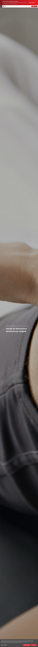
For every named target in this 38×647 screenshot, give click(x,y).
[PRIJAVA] (29, 6)
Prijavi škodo (31, 2)
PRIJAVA (29, 6)
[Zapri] (36, 641)
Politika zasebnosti (25, 642)
